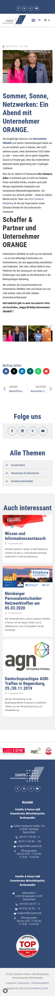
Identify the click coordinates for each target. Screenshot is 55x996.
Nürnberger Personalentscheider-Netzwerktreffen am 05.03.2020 (24, 601)
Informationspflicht (40, 983)
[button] (33, 20)
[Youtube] (36, 8)
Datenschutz (24, 983)
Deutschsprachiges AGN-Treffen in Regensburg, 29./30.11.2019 (27, 683)
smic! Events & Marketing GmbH (33, 988)
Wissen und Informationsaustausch (25, 536)
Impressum (11, 983)
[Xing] (30, 8)
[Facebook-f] (18, 8)
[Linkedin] (22, 431)
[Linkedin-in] (24, 8)
